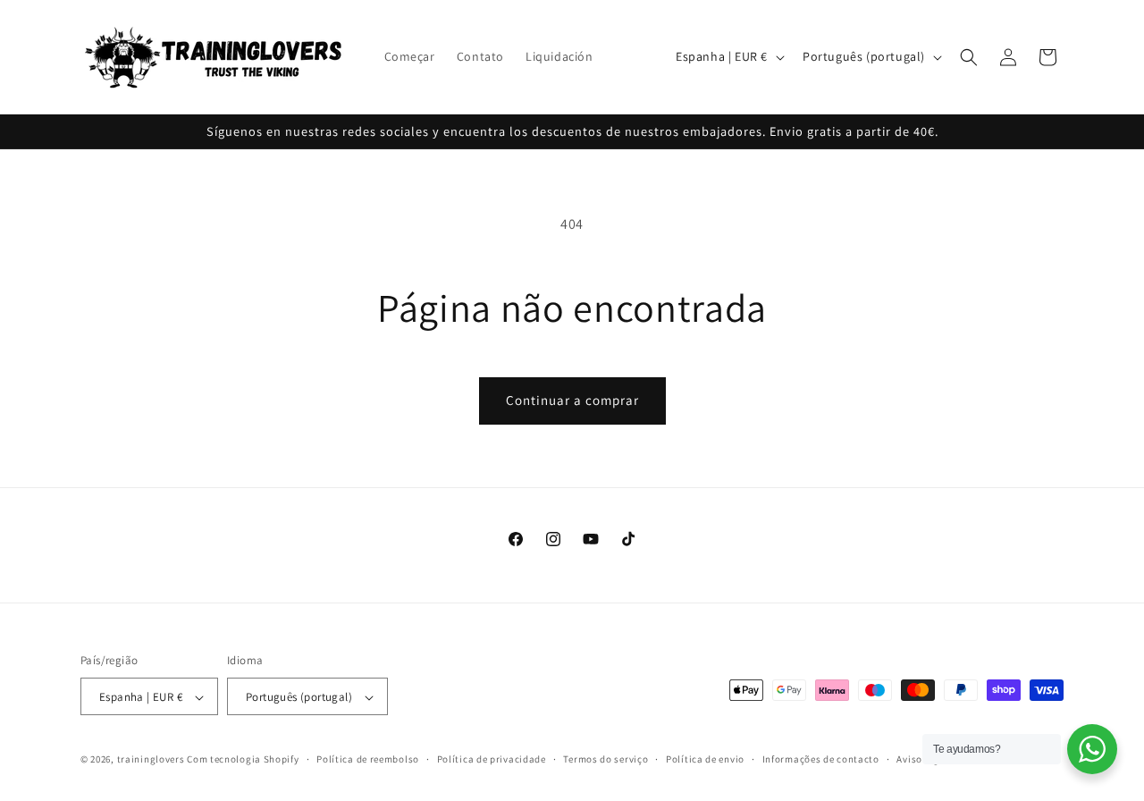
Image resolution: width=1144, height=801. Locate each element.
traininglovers (151, 760)
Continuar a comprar (572, 400)
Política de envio (705, 759)
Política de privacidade (491, 759)
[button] (968, 57)
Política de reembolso (367, 759)
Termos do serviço (605, 759)
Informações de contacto (820, 759)
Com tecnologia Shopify (243, 760)
